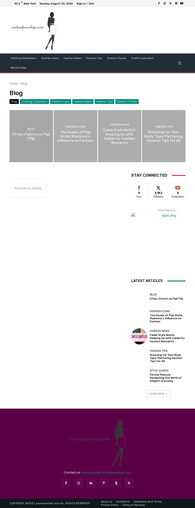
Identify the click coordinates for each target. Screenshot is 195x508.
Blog (14, 101)
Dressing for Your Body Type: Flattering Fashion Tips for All (166, 358)
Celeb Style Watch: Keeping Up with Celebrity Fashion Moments (167, 338)
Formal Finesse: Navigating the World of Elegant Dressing (166, 377)
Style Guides (159, 370)
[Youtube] (182, 3)
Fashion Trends (127, 101)
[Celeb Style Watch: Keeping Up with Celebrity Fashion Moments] (119, 136)
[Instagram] (164, 3)
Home (14, 84)
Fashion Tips (104, 101)
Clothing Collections (34, 101)
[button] (180, 63)
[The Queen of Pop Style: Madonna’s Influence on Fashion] (75, 136)
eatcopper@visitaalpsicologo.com (106, 472)
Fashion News (83, 101)
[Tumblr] (116, 483)
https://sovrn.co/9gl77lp (166, 298)
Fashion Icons (60, 101)
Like (139, 187)
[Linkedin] (91, 483)
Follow (158, 187)
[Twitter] (170, 3)
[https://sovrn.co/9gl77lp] (31, 136)
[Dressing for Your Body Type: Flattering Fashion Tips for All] (163, 136)
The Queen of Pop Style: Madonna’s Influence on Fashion (166, 318)
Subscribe (178, 187)
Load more (156, 394)
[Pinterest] (103, 483)
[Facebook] (159, 3)
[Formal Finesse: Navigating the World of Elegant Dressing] (139, 376)
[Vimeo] (176, 3)
